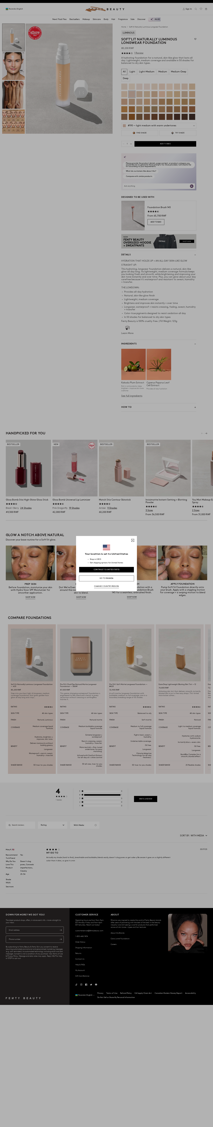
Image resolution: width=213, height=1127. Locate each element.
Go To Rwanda (106, 578)
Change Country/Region (106, 586)
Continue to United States (107, 569)
